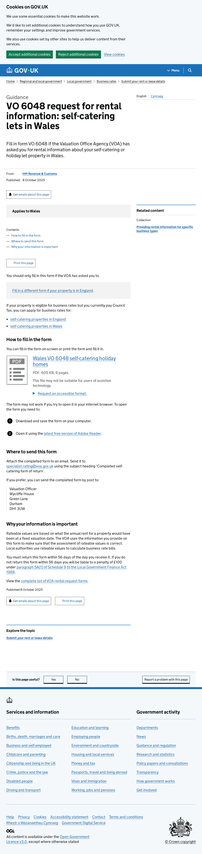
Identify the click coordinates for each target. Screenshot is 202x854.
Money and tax (83, 763)
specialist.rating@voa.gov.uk (29, 466)
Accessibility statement (69, 817)
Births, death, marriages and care (33, 736)
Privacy (24, 817)
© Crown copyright (180, 841)
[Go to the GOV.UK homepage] (22, 70)
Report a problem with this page (166, 679)
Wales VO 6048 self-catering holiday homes (74, 361)
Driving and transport (23, 790)
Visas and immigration (89, 781)
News (141, 736)
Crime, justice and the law (27, 772)
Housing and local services (92, 754)
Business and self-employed (28, 745)
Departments (147, 727)
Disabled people (19, 781)
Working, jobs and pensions (93, 790)
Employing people (85, 736)
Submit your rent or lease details (143, 81)
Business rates (106, 81)
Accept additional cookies (29, 54)
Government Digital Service (84, 823)
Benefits (13, 727)
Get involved (147, 790)
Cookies (40, 817)
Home (10, 81)
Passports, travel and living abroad (99, 772)
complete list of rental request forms (54, 581)
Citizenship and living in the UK (31, 763)
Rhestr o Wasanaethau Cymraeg (32, 823)
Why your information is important (34, 247)
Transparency (148, 772)
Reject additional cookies (78, 54)
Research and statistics (156, 754)
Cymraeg (157, 96)
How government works (156, 781)
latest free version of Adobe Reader (72, 433)
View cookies (114, 54)
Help (10, 817)
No (81, 679)
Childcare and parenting (25, 754)
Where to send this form (27, 241)
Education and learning (89, 727)
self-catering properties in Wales (36, 326)
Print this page (23, 263)
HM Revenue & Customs (39, 174)
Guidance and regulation (156, 745)
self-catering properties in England (38, 319)
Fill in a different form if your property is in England (52, 290)
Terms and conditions (126, 817)
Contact (98, 817)
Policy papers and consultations (162, 763)
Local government (79, 81)
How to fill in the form (25, 235)
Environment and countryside (95, 745)
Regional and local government (41, 81)
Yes (57, 679)
